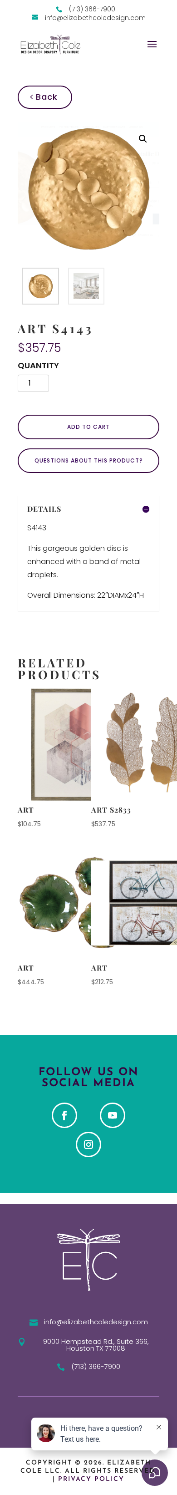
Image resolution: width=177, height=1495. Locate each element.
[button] (143, 139)
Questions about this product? (88, 460)
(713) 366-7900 (95, 1366)
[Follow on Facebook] (64, 1115)
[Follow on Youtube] (112, 1115)
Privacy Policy (91, 1479)
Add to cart (88, 427)
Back (45, 96)
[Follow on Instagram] (88, 1144)
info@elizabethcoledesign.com (96, 1322)
